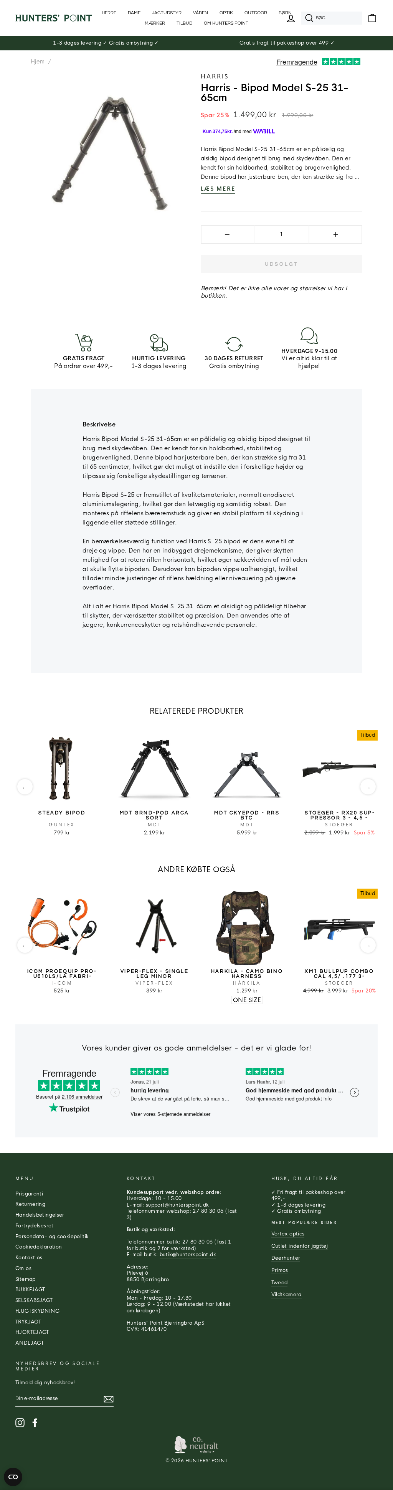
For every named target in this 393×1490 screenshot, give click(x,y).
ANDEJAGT (29, 1343)
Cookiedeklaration (38, 1247)
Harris (215, 76)
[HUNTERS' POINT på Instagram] (20, 1422)
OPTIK (226, 12)
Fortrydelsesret (34, 1226)
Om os (23, 1268)
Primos (279, 1270)
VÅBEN (200, 12)
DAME (134, 12)
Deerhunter (286, 1258)
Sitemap (25, 1279)
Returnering (30, 1204)
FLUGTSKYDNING (37, 1311)
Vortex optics (288, 1234)
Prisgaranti (29, 1194)
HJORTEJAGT (32, 1332)
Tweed (279, 1283)
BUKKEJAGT (30, 1290)
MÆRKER (155, 23)
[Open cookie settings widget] (13, 1477)
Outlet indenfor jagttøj (299, 1246)
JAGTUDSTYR (167, 12)
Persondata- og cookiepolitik (52, 1237)
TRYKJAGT (28, 1322)
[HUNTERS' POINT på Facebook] (35, 1422)
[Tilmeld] (109, 1399)
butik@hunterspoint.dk (188, 1255)
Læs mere (218, 188)
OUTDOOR (255, 12)
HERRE (109, 12)
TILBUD (184, 23)
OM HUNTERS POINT (226, 23)
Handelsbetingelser (39, 1215)
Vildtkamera (286, 1295)
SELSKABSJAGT (34, 1300)
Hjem (38, 61)
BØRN (285, 12)
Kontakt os (29, 1258)
